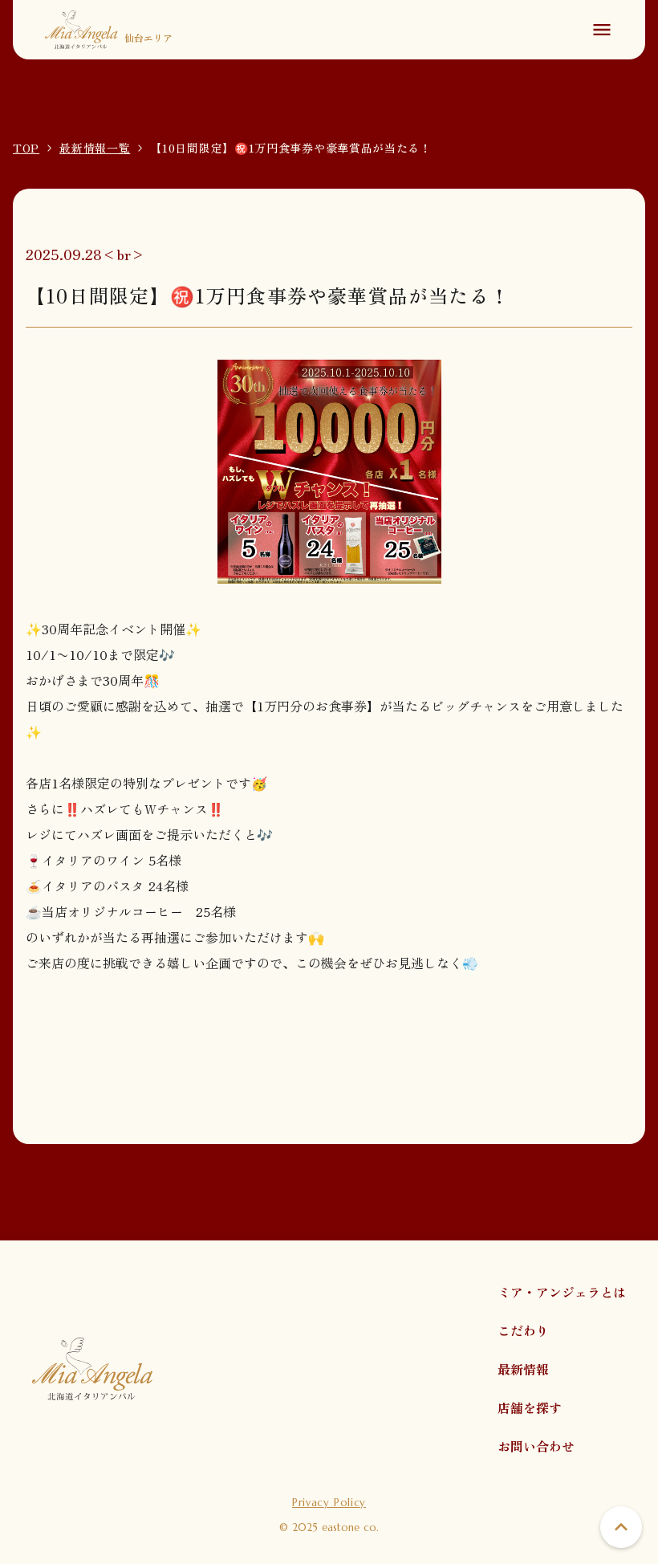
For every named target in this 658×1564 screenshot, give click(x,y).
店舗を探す (530, 1407)
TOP (26, 148)
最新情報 (523, 1368)
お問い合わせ (536, 1446)
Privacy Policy (329, 1502)
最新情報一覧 (94, 148)
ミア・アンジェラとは (562, 1291)
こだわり (523, 1330)
